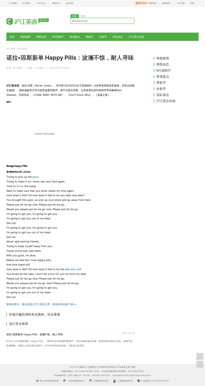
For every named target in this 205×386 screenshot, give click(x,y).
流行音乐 (22, 48)
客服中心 (83, 367)
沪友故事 (122, 367)
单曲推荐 (25, 36)
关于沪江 (74, 367)
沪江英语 (10, 48)
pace (35, 176)
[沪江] (26, 21)
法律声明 (102, 367)
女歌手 (103, 36)
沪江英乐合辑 (136, 36)
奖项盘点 (75, 36)
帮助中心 (56, 3)
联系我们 (112, 367)
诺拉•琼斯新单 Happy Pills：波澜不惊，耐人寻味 (34, 334)
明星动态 (41, 36)
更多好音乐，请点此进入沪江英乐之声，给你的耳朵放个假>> (41, 304)
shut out (75, 269)
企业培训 (69, 3)
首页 (11, 36)
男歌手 (89, 36)
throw (20, 186)
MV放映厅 (58, 36)
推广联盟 (131, 367)
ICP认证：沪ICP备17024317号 (96, 375)
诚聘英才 (93, 367)
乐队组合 (118, 36)
